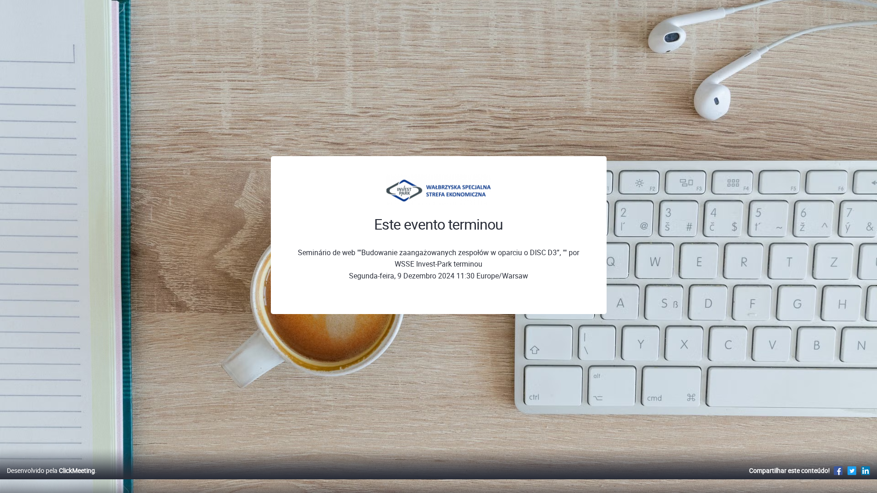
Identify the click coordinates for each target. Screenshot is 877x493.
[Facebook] (838, 470)
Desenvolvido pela (51, 470)
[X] (851, 470)
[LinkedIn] (865, 470)
